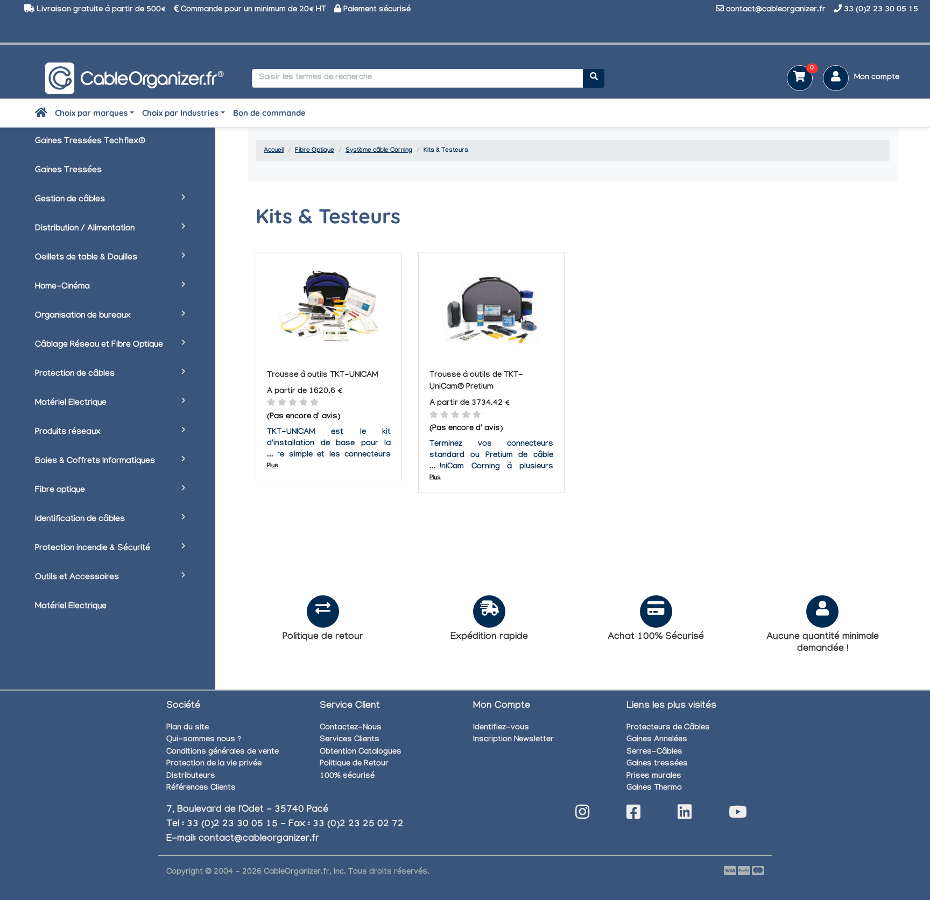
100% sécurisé (347, 777)
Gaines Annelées (656, 740)
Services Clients (349, 740)
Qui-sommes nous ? (203, 740)
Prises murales (653, 777)
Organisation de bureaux (83, 316)
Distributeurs (190, 777)
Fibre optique (60, 491)
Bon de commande (269, 113)
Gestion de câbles (70, 200)
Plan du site (187, 728)
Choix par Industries (180, 113)
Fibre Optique (314, 150)
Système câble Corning (379, 150)
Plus (272, 466)
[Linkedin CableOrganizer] (685, 815)
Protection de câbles (75, 374)
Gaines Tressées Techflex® (90, 142)
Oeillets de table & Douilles (86, 258)
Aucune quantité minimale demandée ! (822, 644)
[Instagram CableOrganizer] (582, 815)
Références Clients (201, 788)
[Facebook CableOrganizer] (633, 815)
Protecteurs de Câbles (668, 728)
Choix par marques (91, 113)
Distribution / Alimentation (85, 229)
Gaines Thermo (654, 788)
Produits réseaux (68, 432)
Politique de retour (323, 637)
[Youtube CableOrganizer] (738, 815)
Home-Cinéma (62, 287)
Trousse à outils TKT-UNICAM (322, 376)
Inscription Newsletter (513, 740)
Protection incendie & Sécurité (92, 549)
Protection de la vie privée (214, 764)
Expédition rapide (489, 637)
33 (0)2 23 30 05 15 (881, 10)
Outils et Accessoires (77, 578)
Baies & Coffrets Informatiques (95, 461)
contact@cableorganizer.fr (776, 10)
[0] (796, 79)
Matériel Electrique (71, 403)
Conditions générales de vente (222, 752)
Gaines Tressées (68, 171)
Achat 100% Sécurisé (656, 637)
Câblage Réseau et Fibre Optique (99, 345)
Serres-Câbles (654, 752)
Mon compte (876, 78)
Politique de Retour (354, 764)
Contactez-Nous (351, 728)
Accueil (274, 150)
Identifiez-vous (501, 728)
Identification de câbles (80, 520)
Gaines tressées (657, 764)
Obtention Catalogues (360, 752)
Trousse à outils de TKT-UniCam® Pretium (476, 382)
